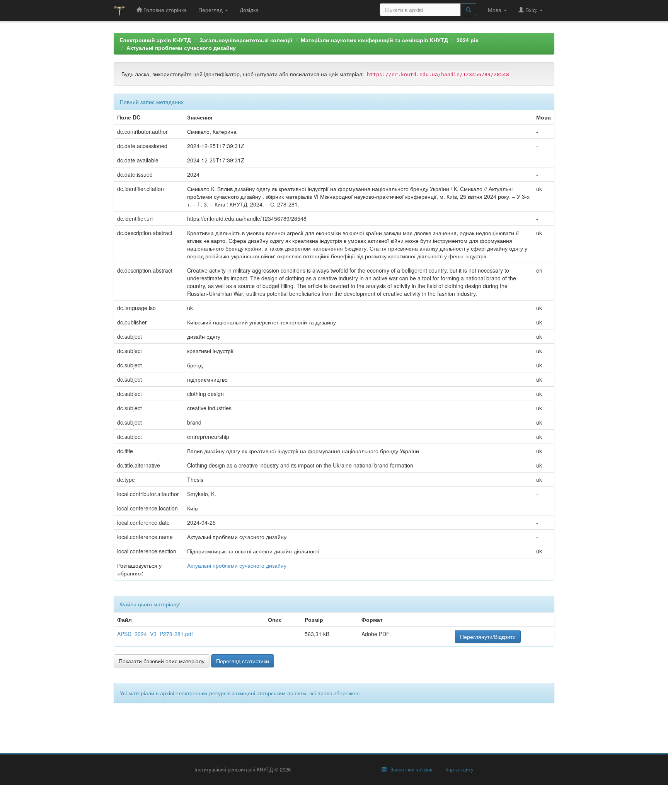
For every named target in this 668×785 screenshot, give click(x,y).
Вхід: (531, 10)
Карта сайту (459, 769)
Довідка (249, 10)
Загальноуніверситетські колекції (245, 40)
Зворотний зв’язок (410, 769)
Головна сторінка (164, 10)
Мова (495, 10)
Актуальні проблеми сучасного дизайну (181, 47)
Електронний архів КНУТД (155, 40)
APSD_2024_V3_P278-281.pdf (155, 634)
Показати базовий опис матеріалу (161, 661)
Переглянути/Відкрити (488, 636)
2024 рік (467, 40)
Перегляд (211, 10)
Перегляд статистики (242, 661)
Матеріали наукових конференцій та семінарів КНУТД (374, 40)
